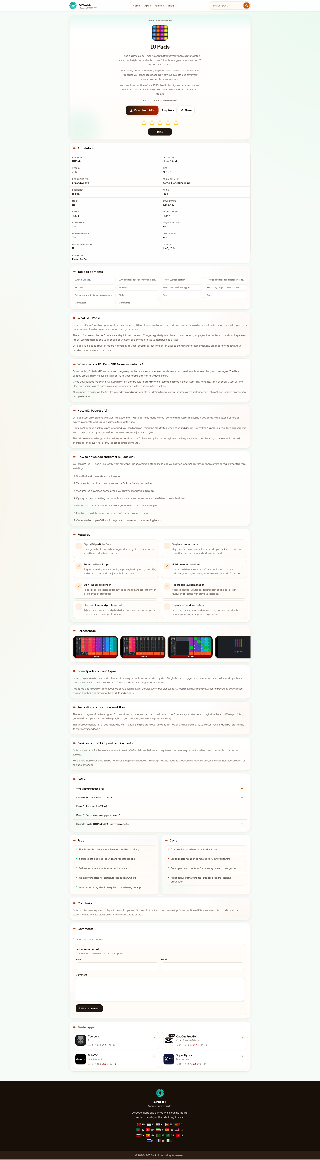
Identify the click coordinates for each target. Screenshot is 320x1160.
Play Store (168, 110)
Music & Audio (165, 20)
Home (136, 5)
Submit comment (89, 1008)
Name (79, 959)
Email (164, 959)
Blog (171, 5)
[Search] (247, 5)
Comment (81, 974)
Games (159, 5)
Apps (147, 5)
